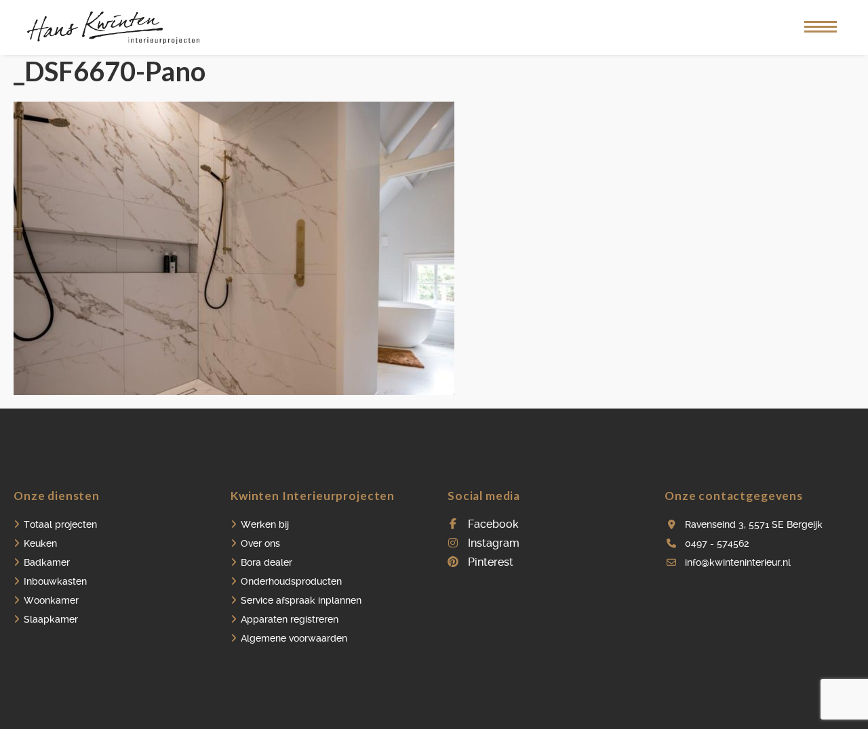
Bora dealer (266, 562)
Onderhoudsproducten (291, 581)
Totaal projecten (60, 524)
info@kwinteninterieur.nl (738, 562)
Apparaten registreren (289, 619)
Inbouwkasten (55, 581)
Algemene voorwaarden (294, 638)
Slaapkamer (51, 619)
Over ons (260, 543)
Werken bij (265, 524)
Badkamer (47, 562)
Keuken (40, 543)
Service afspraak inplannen (301, 600)
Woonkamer (51, 600)
